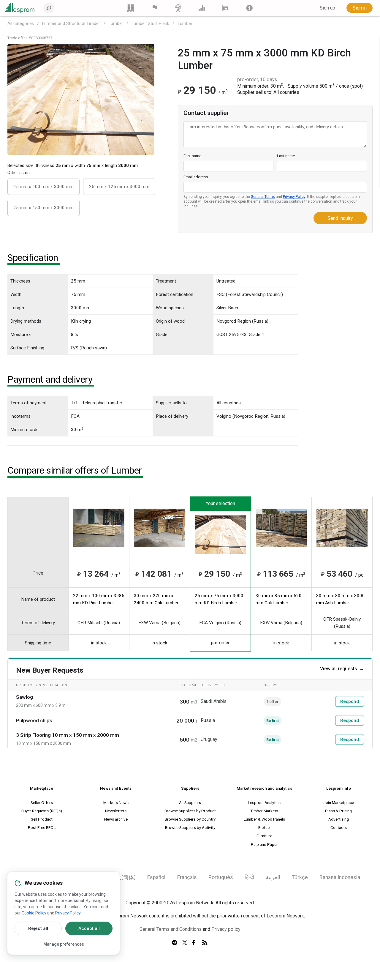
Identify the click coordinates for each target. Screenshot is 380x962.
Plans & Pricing (338, 810)
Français (187, 877)
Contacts (338, 827)
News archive (116, 819)
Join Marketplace (338, 802)
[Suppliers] (154, 7)
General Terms (263, 197)
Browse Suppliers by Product (190, 810)
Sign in (360, 8)
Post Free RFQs (42, 827)
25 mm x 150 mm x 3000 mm (43, 207)
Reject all (38, 928)
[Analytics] (201, 7)
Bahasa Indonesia (339, 877)
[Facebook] (195, 943)
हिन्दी (249, 877)
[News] (178, 7)
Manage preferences (63, 944)
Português (220, 877)
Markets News (116, 802)
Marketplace (41, 788)
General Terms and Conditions (171, 929)
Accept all (89, 928)
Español (156, 877)
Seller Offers (42, 802)
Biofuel (264, 827)
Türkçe (300, 877)
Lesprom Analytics (264, 802)
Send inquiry (340, 218)
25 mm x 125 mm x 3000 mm (119, 186)
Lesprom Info (338, 788)
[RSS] (205, 943)
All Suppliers (190, 802)
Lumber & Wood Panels (264, 819)
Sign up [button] (327, 8)
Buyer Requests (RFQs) (41, 810)
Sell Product (42, 819)
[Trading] (130, 7)
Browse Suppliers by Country (190, 819)
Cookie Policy (34, 913)
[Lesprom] (249, 7)
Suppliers (190, 788)
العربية (273, 877)
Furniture (264, 835)
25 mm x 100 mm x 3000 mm (43, 186)
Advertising (338, 819)
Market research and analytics (264, 788)
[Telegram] (174, 943)
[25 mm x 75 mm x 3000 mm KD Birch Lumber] (80, 99)
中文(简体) (123, 877)
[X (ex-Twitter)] (184, 943)
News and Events (116, 788)
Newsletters (115, 810)
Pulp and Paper (264, 844)
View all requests (342, 668)
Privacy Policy (294, 197)
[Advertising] (225, 7)
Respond (349, 701)
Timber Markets (264, 810)
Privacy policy (225, 929)
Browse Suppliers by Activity (190, 827)
